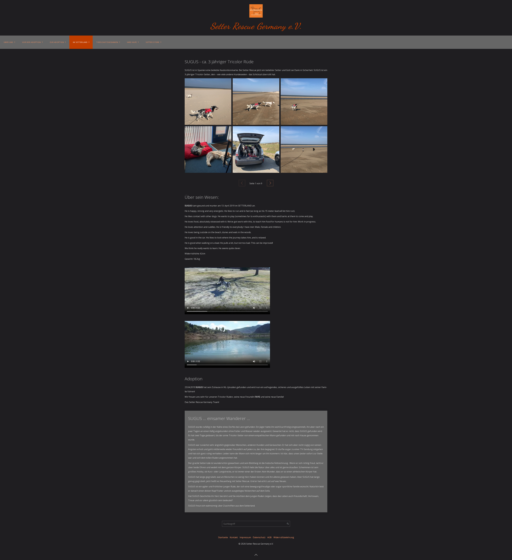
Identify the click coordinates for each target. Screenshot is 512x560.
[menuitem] (9, 42)
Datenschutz (259, 537)
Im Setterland (80, 42)
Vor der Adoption (31, 42)
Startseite (223, 537)
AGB (269, 537)
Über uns (8, 42)
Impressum (245, 537)
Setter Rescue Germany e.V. (256, 26)
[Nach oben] (256, 554)
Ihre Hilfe (132, 42)
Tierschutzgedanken (107, 42)
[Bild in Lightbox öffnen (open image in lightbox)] (208, 101)
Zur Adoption (57, 42)
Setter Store (152, 42)
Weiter (270, 183)
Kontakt (234, 537)
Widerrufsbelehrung (283, 537)
